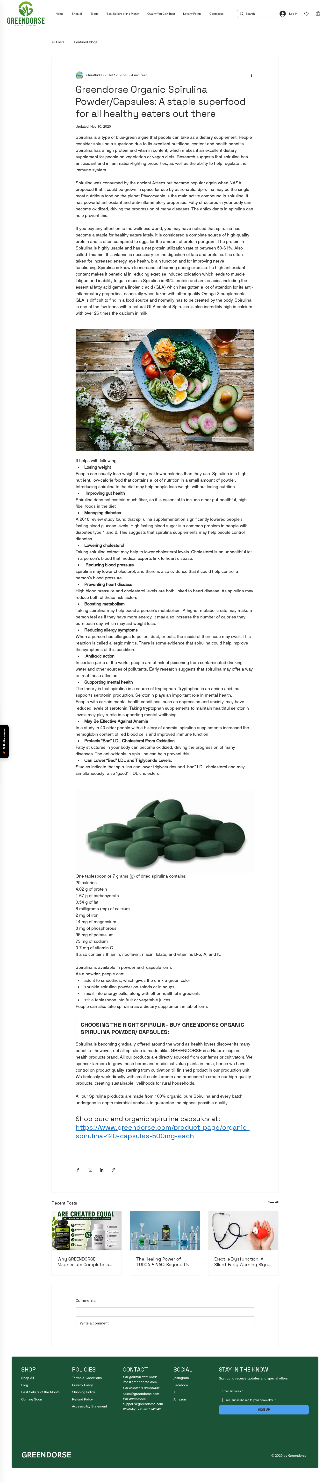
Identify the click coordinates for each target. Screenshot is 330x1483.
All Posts (57, 42)
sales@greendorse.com (141, 1394)
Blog (24, 1385)
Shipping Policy (83, 1392)
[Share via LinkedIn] (101, 1170)
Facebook (180, 1385)
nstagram (181, 1378)
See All (273, 1202)
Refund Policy (82, 1399)
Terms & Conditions (87, 1378)
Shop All (27, 1378)
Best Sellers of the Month (40, 1392)
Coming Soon (31, 1399)
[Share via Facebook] (78, 1170)
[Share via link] (113, 1170)
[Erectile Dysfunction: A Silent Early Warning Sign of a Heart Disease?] (243, 1230)
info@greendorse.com (140, 1382)
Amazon (179, 1399)
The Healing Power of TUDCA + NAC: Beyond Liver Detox (165, 1261)
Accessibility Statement (89, 1406)
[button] (318, 13)
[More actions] (251, 75)
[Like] (306, 14)
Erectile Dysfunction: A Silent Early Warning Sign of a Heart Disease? (241, 1261)
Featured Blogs (85, 42)
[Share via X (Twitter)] (89, 1170)
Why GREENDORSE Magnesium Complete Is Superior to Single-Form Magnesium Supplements (85, 1261)
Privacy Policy (82, 1385)
